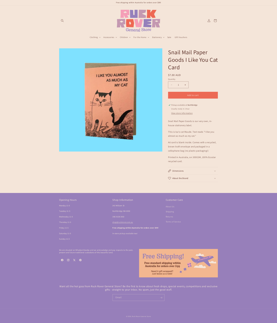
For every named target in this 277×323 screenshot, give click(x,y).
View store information (182, 113)
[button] (62, 20)
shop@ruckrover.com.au (122, 222)
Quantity (171, 79)
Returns (169, 216)
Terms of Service (173, 221)
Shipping (170, 211)
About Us (170, 206)
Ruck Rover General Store (141, 316)
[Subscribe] (161, 297)
